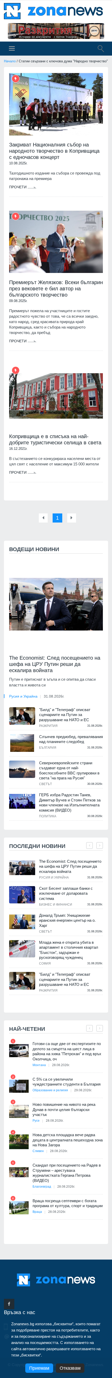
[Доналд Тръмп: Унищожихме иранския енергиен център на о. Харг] (22, 922)
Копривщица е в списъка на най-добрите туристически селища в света (55, 439)
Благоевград (42, 1186)
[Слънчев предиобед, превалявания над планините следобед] (22, 743)
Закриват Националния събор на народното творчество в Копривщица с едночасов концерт (54, 151)
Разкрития (48, 726)
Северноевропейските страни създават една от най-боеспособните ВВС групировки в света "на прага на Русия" (69, 770)
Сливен (38, 1151)
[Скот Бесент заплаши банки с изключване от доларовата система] (22, 895)
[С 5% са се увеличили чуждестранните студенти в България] (19, 1086)
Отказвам (70, 1368)
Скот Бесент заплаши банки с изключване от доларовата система (66, 893)
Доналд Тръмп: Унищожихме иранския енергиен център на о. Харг (67, 920)
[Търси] (98, 49)
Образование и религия (50, 1090)
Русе (36, 1120)
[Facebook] (9, 1304)
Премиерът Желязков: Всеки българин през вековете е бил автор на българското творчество (56, 288)
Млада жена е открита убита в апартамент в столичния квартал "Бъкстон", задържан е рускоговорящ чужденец (68, 950)
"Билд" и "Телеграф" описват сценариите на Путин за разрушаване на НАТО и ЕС (64, 714)
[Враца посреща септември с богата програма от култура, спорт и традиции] (19, 1207)
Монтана (39, 1065)
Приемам (39, 1368)
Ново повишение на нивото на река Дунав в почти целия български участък (64, 1109)
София (45, 963)
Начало (10, 61)
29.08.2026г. (83, 1090)
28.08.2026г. (61, 1065)
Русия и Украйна (23, 696)
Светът (45, 784)
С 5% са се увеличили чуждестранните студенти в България (67, 1082)
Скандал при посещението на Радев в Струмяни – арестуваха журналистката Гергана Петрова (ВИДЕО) (67, 1173)
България (47, 748)
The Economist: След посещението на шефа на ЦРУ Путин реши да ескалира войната (54, 664)
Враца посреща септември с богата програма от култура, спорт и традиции (68, 1203)
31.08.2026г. (54, 696)
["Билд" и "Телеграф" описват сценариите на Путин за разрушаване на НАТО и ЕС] (22, 716)
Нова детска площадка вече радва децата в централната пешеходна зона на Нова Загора (68, 1140)
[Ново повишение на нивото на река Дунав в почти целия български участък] (19, 1111)
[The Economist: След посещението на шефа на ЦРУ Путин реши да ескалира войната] (56, 604)
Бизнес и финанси (55, 904)
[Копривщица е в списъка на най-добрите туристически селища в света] (56, 396)
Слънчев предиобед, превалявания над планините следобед (71, 739)
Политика (47, 816)
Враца (37, 1212)
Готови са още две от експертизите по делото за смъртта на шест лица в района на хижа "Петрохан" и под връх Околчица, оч (67, 1051)
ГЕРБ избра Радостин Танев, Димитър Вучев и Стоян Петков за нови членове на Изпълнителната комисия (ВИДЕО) (70, 802)
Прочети (18, 187)
